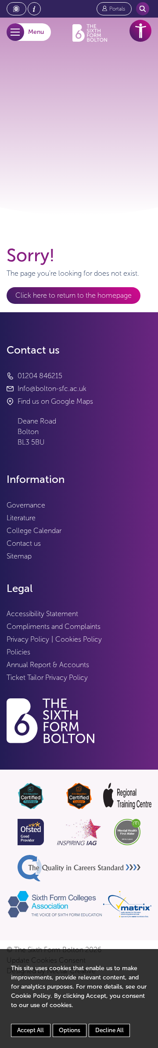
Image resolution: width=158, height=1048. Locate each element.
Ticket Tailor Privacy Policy (47, 677)
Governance (26, 505)
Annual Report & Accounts (48, 664)
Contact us (24, 543)
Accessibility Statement (42, 613)
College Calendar (34, 530)
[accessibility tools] (140, 31)
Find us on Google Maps (55, 401)
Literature (21, 518)
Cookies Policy (78, 639)
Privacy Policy (28, 639)
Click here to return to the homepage (73, 295)
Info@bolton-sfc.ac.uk (52, 388)
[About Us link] (34, 9)
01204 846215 (40, 376)
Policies (18, 652)
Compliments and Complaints (54, 626)
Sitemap (19, 556)
